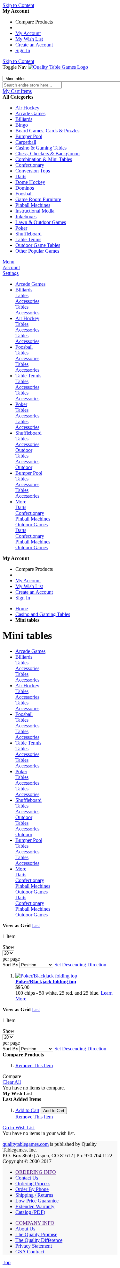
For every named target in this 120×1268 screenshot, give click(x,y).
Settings (11, 273)
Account (11, 267)
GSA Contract (29, 1251)
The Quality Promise (36, 1234)
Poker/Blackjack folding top (45, 981)
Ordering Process (32, 1183)
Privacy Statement (33, 1246)
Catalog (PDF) (30, 1212)
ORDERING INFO (35, 1172)
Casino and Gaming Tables (42, 614)
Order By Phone (32, 1189)
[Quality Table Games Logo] (58, 67)
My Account (28, 33)
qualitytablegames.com (26, 1144)
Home (21, 608)
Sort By (10, 964)
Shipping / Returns (34, 1195)
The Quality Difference (38, 1240)
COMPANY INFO (34, 1223)
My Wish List (29, 39)
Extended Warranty (34, 1206)
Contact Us (26, 1177)
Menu (8, 261)
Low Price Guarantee (37, 1200)
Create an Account (34, 44)
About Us (25, 1228)
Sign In (22, 50)
